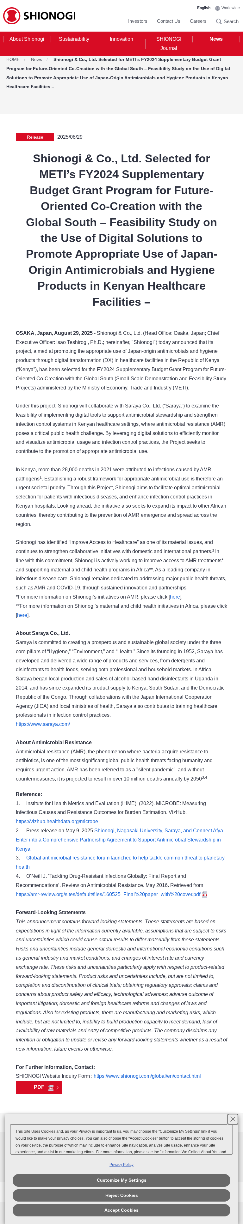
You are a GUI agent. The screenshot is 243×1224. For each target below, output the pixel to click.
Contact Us (168, 21)
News (216, 39)
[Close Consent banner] (233, 1119)
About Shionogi (26, 39)
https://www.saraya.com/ (43, 724)
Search (221, 21)
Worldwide (230, 8)
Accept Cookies (121, 1210)
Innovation (121, 39)
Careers (198, 21)
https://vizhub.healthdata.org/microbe (57, 821)
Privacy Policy (121, 1164)
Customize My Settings (121, 1180)
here (175, 597)
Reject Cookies (121, 1195)
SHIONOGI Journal (168, 43)
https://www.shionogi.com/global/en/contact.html (147, 1076)
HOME (13, 59)
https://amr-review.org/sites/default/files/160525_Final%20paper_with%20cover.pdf (108, 894)
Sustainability (74, 39)
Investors (137, 21)
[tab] (27, 44)
